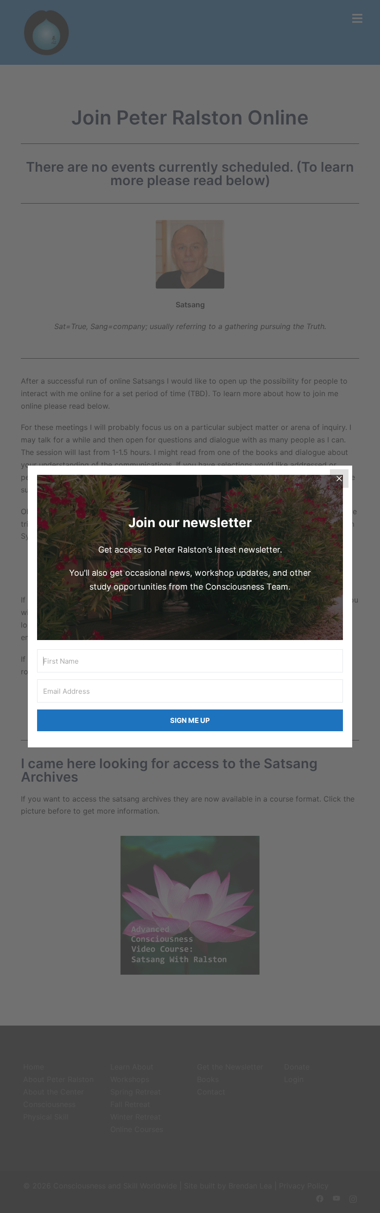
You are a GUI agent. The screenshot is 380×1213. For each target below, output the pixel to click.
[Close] (339, 478)
